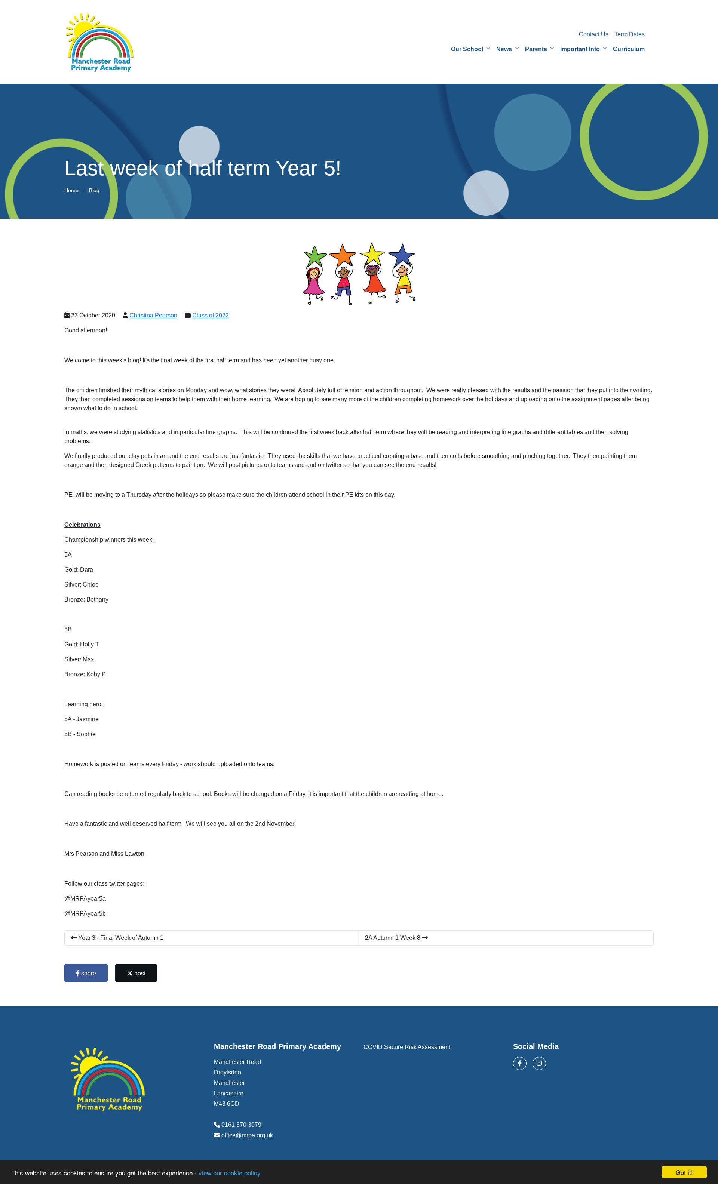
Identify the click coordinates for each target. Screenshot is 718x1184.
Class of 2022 (210, 315)
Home (71, 190)
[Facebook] (520, 1063)
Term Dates (629, 34)
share (88, 973)
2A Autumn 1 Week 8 (393, 938)
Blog (94, 190)
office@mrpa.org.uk (247, 1135)
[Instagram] (539, 1063)
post (139, 973)
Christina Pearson (153, 315)
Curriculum (629, 49)
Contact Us (593, 34)
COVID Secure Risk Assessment (406, 1047)
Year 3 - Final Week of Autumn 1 (120, 938)
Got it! (684, 1172)
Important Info (580, 49)
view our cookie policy (230, 1172)
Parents (536, 49)
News (504, 49)
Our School (467, 49)
